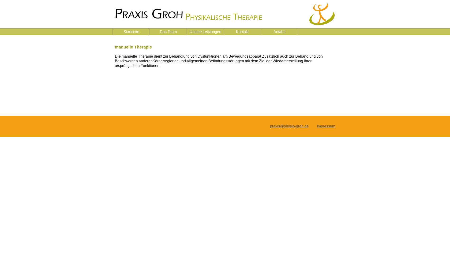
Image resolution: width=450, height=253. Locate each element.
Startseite (131, 32)
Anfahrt (279, 32)
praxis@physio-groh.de (289, 126)
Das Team (168, 32)
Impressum (326, 126)
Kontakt (242, 32)
